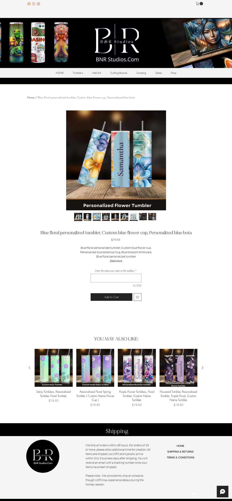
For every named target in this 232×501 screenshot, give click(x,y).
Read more (116, 260)
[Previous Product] (29, 368)
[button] (200, 3)
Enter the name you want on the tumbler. (116, 270)
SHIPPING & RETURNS (180, 451)
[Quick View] (54, 368)
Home (30, 97)
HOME (180, 446)
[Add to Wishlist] (137, 297)
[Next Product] (202, 368)
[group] (116, 380)
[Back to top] (194, 494)
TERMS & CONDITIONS (180, 457)
